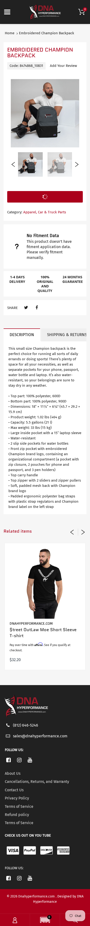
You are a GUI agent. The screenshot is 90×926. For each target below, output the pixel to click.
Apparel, (30, 212)
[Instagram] (19, 760)
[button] (45, 920)
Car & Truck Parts (52, 212)
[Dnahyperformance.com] (45, 12)
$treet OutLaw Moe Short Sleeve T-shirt (43, 633)
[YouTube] (30, 760)
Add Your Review (63, 66)
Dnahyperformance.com (31, 623)
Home (9, 33)
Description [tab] (22, 334)
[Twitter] (26, 308)
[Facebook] (37, 308)
